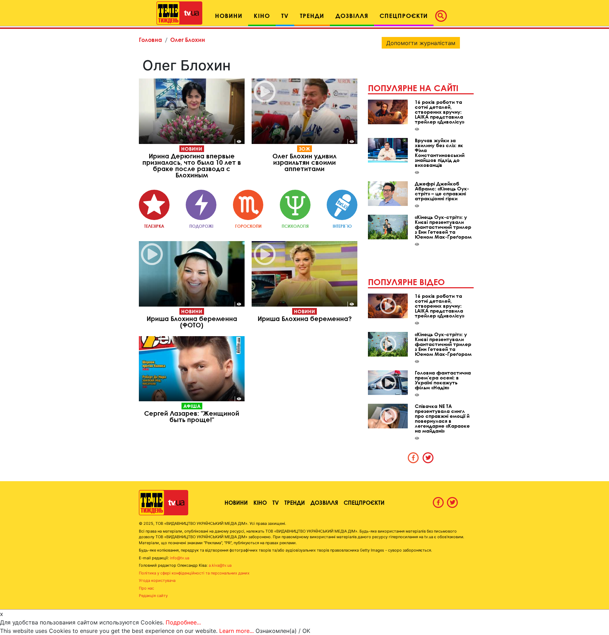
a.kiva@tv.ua (220, 565)
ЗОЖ (304, 149)
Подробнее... (183, 622)
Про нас (146, 588)
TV (275, 502)
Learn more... (236, 630)
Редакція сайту (153, 595)
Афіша (192, 406)
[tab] (413, 457)
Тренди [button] (312, 15)
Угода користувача (157, 580)
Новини (191, 149)
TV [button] (285, 15)
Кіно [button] (262, 15)
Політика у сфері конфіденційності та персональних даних (194, 573)
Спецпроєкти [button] (404, 15)
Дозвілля (324, 502)
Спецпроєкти (364, 502)
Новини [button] (228, 15)
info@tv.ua (179, 557)
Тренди (294, 502)
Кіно (260, 502)
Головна (150, 39)
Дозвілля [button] (352, 15)
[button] (443, 16)
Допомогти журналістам (420, 42)
